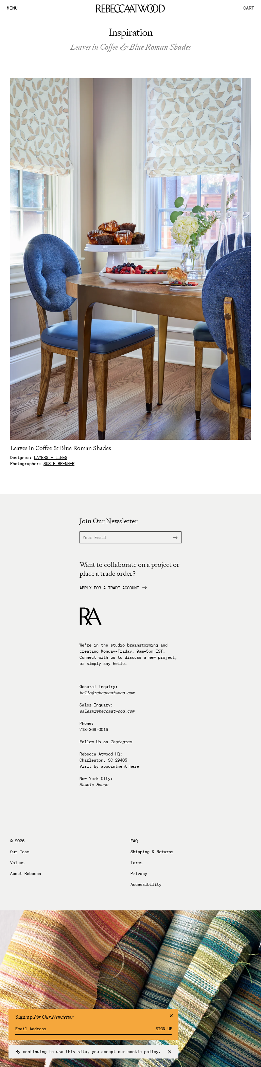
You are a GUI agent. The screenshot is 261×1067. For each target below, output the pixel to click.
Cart (248, 8)
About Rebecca (25, 874)
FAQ (134, 841)
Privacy (138, 874)
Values (17, 863)
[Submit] (171, 537)
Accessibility (145, 884)
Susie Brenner (59, 463)
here (134, 766)
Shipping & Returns (151, 852)
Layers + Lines (50, 457)
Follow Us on (106, 742)
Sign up (164, 1028)
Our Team (19, 852)
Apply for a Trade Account (109, 588)
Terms (136, 863)
